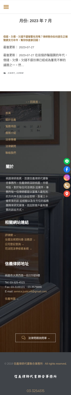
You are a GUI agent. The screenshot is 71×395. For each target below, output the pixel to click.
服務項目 (10, 126)
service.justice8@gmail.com (30, 291)
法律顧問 (10, 146)
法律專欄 (19, 73)
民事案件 (11, 73)
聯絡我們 (10, 152)
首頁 (8, 113)
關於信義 (10, 119)
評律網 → (10, 235)
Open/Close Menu (6, 7)
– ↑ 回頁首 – (33, 101)
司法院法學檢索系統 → (18, 248)
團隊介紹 (10, 133)
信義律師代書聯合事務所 (28, 363)
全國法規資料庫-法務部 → (20, 239)
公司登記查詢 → (14, 244)
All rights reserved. (56, 363)
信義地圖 (10, 298)
